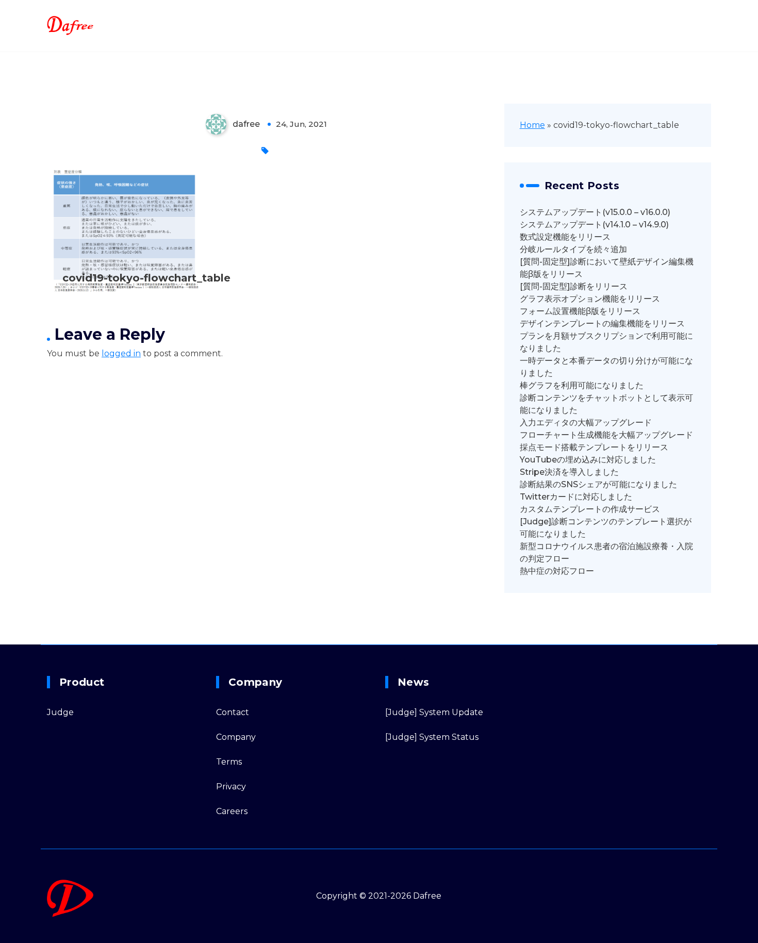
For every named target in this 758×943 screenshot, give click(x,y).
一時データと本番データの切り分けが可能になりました (606, 367)
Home (532, 125)
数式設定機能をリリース (565, 237)
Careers (232, 811)
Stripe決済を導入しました (569, 472)
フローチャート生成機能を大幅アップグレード (606, 435)
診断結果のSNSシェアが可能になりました (598, 484)
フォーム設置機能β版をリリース (580, 311)
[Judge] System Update (434, 712)
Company (236, 737)
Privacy (231, 786)
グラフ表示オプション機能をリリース (590, 299)
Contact (232, 712)
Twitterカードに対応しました (576, 497)
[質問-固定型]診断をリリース (574, 286)
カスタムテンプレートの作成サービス (590, 509)
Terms (229, 762)
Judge (60, 712)
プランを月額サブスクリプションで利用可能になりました (606, 342)
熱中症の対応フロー (557, 571)
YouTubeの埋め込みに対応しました (588, 460)
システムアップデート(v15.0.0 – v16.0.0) (595, 212)
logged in (121, 353)
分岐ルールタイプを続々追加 (573, 249)
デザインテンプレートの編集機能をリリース (602, 323)
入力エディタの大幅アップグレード (586, 422)
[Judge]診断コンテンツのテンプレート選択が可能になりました (605, 528)
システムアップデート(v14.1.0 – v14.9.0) (594, 224)
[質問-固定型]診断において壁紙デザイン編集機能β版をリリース (607, 268)
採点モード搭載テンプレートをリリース (594, 447)
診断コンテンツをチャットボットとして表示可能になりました (606, 404)
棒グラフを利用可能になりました (582, 385)
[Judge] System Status (432, 737)
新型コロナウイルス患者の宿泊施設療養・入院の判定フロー (606, 552)
